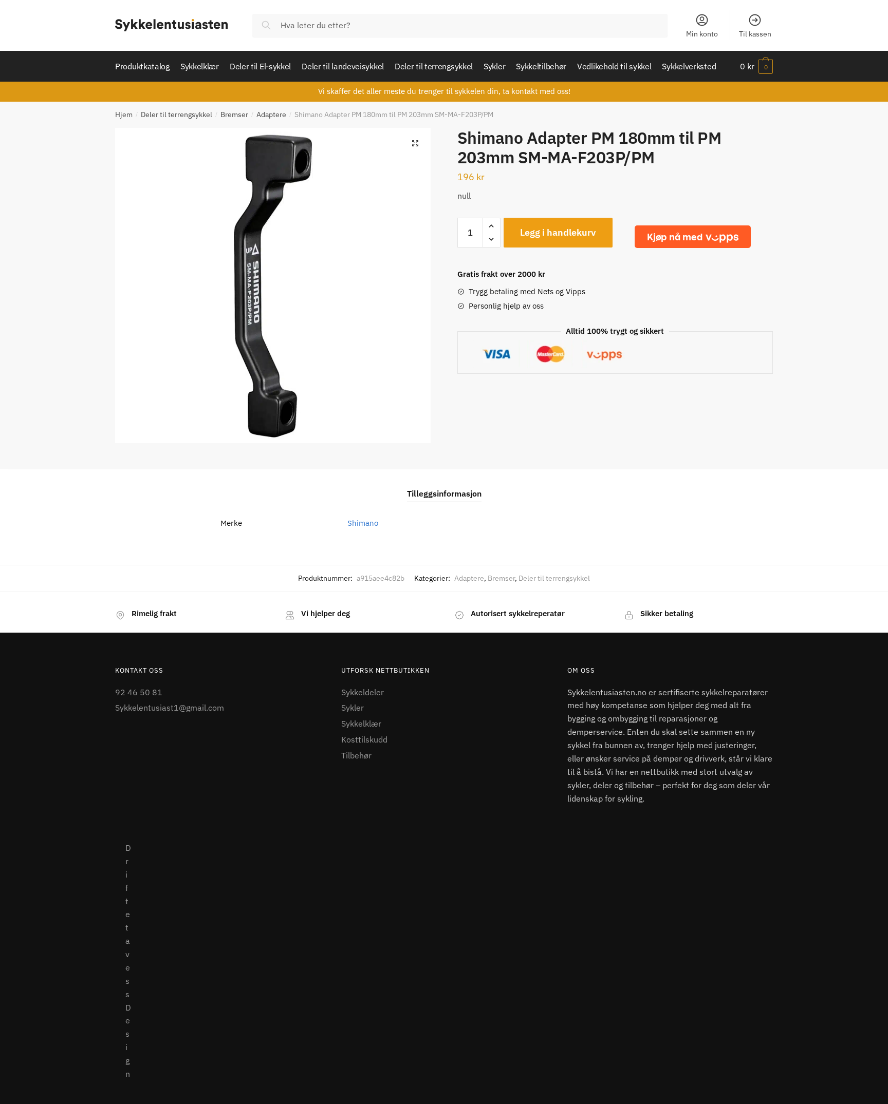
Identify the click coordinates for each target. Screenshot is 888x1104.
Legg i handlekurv (558, 232)
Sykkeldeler (362, 692)
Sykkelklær (361, 723)
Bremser (234, 114)
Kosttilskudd (364, 739)
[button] (415, 143)
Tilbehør (356, 755)
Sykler (352, 707)
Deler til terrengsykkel (176, 114)
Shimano (362, 523)
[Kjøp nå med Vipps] (693, 237)
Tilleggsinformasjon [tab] (444, 493)
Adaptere (271, 114)
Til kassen (755, 34)
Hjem (124, 114)
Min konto (702, 34)
